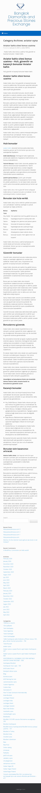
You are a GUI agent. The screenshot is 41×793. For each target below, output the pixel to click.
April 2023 (6, 585)
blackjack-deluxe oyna (10, 671)
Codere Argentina (8, 684)
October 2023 (7, 569)
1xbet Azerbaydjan (9, 636)
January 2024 (7, 561)
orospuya (6, 750)
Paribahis (6, 753)
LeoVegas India (8, 701)
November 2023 (8, 567)
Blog (4, 674)
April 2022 (6, 615)
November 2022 (8, 596)
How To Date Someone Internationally (15, 692)
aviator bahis (7, 148)
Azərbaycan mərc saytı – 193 (12, 666)
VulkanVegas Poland (9, 771)
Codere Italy (7, 687)
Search (5, 518)
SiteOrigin (19, 789)
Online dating (7, 747)
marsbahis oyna (8, 711)
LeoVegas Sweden (8, 706)
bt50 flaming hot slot (9, 679)
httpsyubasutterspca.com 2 (11, 532)
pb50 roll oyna (7, 755)
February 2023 (7, 591)
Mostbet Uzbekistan (9, 739)
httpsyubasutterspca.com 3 (11, 529)
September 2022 (8, 601)
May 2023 (6, 583)
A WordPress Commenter (11, 550)
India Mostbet (7, 695)
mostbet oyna (7, 737)
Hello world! (25, 550)
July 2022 (6, 607)
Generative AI (7, 690)
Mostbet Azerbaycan (9, 724)
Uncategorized (7, 761)
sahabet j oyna (7, 758)
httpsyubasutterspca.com (11, 537)
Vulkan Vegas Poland (9, 769)
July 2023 (6, 577)
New (4, 742)
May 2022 (6, 612)
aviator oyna (7, 646)
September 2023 (8, 572)
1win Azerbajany (8, 628)
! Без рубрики (7, 626)
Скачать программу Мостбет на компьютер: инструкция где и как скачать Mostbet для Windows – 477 (20, 776)
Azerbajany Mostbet (9, 663)
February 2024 (7, 559)
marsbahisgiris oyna (9, 714)
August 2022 (7, 604)
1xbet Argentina (8, 631)
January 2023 (7, 593)
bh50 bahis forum (8, 668)
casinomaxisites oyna (9, 682)
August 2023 (7, 575)
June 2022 (6, 609)
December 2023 (8, 564)
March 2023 (7, 588)
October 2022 (7, 599)
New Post (6, 745)
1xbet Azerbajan (8, 634)
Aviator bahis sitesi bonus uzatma (19, 45)
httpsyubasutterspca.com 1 (11, 535)
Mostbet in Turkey (8, 731)
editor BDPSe (26, 48)
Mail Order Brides (8, 709)
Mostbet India (7, 734)
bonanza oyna (7, 676)
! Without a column (9, 623)
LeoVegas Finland (8, 698)
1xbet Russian (7, 644)
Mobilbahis (6, 717)
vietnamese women (9, 763)
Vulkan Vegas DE (8, 766)
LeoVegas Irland (8, 703)
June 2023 (6, 580)
